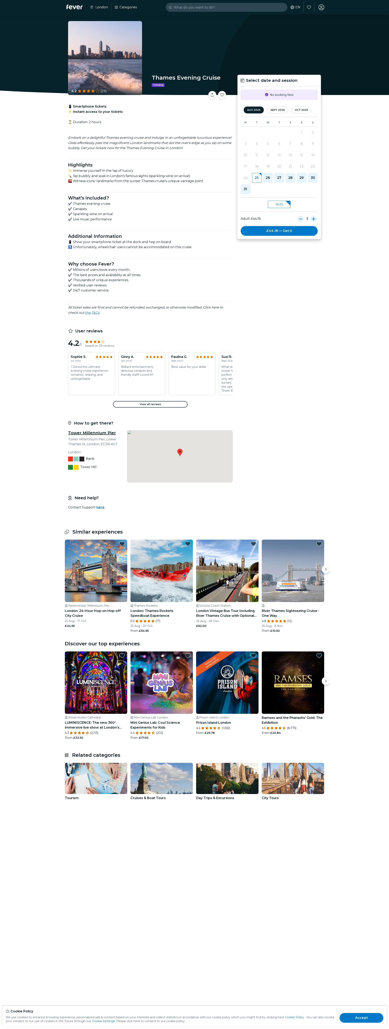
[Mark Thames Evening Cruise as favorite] (222, 95)
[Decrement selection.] (300, 219)
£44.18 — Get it (279, 231)
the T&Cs (92, 313)
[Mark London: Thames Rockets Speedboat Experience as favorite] (187, 544)
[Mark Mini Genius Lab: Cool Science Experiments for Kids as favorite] (187, 655)
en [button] (297, 7)
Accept (361, 1018)
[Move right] (326, 569)
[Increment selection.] (313, 219)
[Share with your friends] (212, 95)
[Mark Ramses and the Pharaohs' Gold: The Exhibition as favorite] (319, 655)
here (100, 507)
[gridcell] (257, 178)
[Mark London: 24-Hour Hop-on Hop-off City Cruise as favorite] (122, 544)
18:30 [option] (279, 204)
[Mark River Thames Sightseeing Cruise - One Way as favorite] (319, 544)
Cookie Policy (294, 1017)
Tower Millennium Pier (92, 432)
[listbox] (279, 204)
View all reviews (150, 404)
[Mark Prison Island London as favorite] (253, 655)
